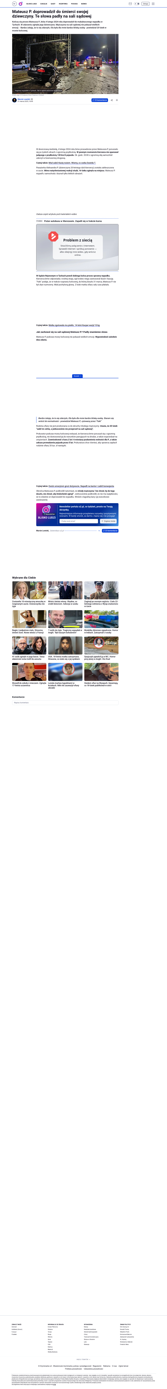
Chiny (85, 1334)
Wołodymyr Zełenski (126, 1342)
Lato (85, 1342)
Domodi (14, 1327)
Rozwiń (76, 376)
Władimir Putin (124, 1332)
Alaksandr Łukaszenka (127, 1337)
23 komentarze (101, 100)
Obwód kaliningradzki (90, 1332)
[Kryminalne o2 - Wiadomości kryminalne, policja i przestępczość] (22, 4)
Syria (49, 1339)
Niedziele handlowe (90, 1329)
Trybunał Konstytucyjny (91, 1337)
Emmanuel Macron (126, 1334)
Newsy (86, 1327)
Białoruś (50, 1349)
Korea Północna (53, 1327)
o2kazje (43, 4)
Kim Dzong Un (124, 1327)
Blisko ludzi (31, 4)
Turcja (50, 1332)
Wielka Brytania (52, 1352)
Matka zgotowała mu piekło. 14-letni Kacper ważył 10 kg (74, 325)
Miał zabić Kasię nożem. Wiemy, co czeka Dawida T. (72, 163)
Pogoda (74, 4)
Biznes (84, 4)
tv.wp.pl (14, 1332)
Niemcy (50, 1347)
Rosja (49, 1334)
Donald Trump (124, 1329)
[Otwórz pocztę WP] (130, 4)
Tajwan (50, 1342)
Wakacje (86, 1344)
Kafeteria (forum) (17, 1329)
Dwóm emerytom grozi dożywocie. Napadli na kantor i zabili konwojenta (81, 486)
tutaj (54, 1384)
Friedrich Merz (124, 1344)
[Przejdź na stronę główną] (14, 5)
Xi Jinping (123, 1339)
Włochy (50, 1337)
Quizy (53, 4)
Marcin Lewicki (24, 99)
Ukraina (50, 1329)
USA (49, 1344)
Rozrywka (63, 4)
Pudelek (14, 1334)
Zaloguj (145, 4)
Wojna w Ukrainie (89, 1339)
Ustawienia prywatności (93, 1369)
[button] (137, 3)
